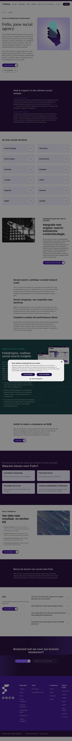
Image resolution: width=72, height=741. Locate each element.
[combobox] (61, 361)
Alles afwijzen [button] (28, 374)
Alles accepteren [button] (44, 374)
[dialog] (36, 370)
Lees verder (45, 370)
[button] (36, 379)
